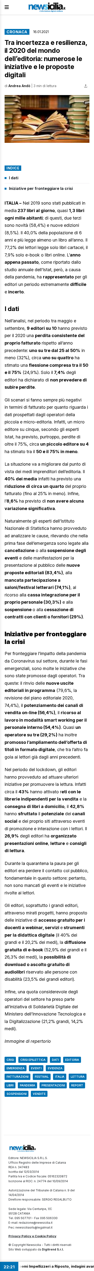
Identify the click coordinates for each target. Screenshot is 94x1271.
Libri (10, 1085)
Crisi (10, 1060)
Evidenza (55, 1068)
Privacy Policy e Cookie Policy (32, 1236)
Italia (59, 1076)
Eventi (36, 1068)
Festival (42, 1076)
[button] (47, 119)
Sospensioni (17, 1094)
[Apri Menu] (7, 7)
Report (77, 1085)
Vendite (39, 1094)
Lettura (78, 1076)
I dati (13, 177)
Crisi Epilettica (33, 1060)
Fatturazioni (17, 1076)
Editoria (72, 1060)
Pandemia (27, 1085)
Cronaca (17, 31)
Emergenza (16, 1068)
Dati (55, 1060)
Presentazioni (53, 1085)
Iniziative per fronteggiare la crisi (41, 188)
